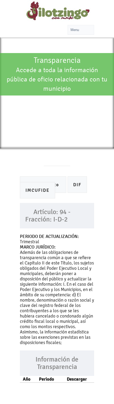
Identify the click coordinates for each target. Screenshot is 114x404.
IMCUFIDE (37, 190)
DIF (77, 185)
